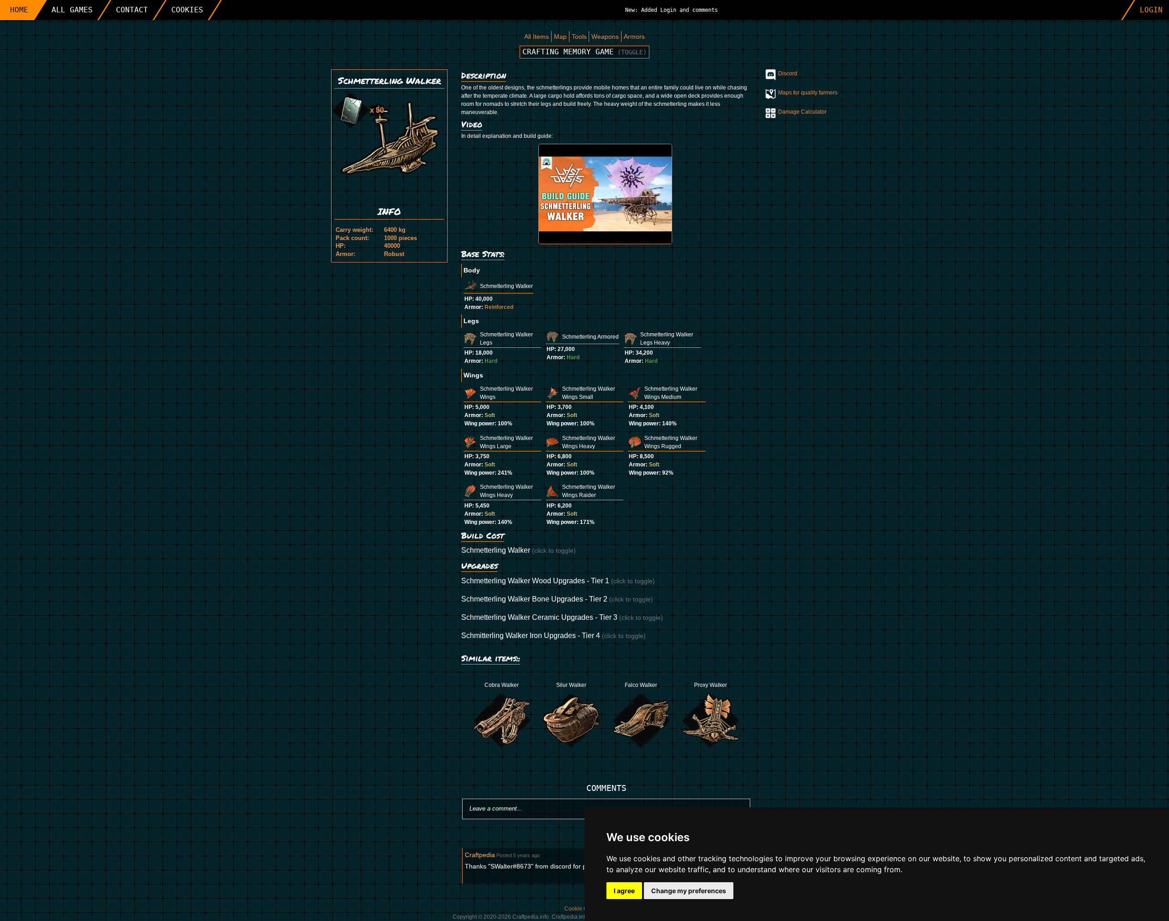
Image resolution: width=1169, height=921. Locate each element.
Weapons (605, 36)
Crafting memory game (584, 51)
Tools (579, 36)
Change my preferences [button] (688, 891)
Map (560, 36)
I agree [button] (624, 891)
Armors (634, 36)
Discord (787, 73)
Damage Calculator (802, 112)
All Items (536, 36)
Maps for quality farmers (807, 92)
